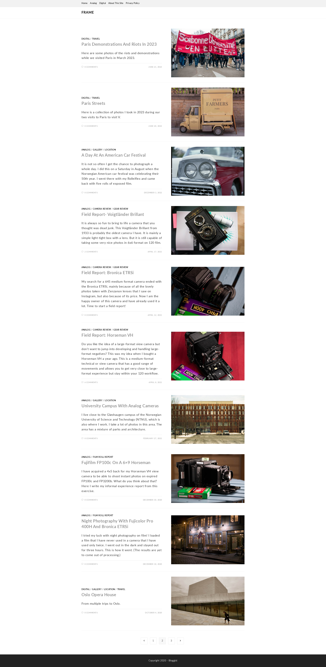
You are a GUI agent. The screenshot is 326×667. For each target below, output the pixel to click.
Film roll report (103, 457)
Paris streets (93, 104)
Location (110, 150)
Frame (88, 12)
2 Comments (91, 252)
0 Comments (91, 67)
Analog (93, 3)
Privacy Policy (132, 3)
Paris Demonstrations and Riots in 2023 (119, 44)
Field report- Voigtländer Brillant (113, 215)
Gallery (97, 150)
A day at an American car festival (114, 155)
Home (84, 3)
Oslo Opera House (99, 595)
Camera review (102, 209)
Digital (102, 3)
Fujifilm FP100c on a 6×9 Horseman (116, 463)
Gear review (120, 209)
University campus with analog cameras (120, 406)
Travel (96, 39)
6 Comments (91, 382)
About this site (115, 3)
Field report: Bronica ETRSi (108, 273)
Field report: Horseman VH (107, 335)
